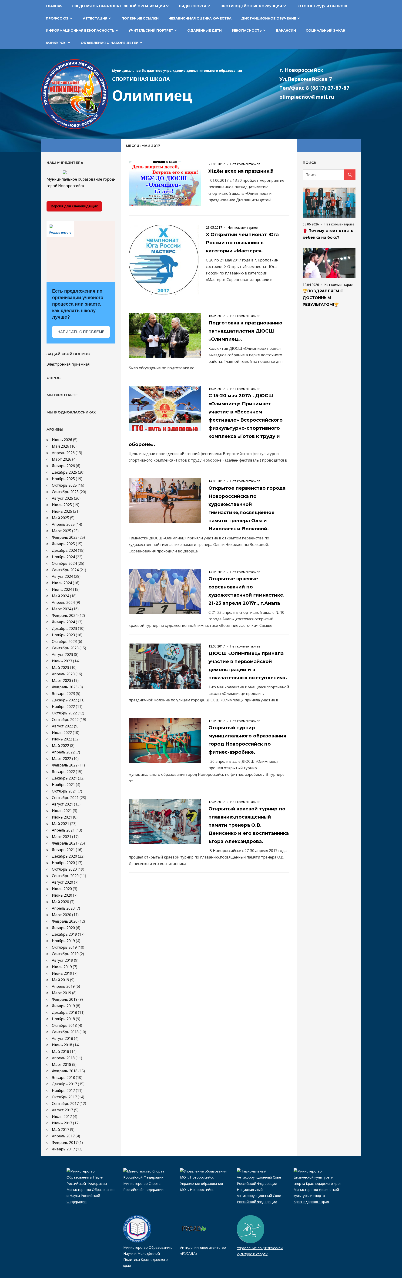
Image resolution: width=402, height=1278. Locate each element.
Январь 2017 (63, 1149)
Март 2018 (61, 1064)
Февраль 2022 (64, 765)
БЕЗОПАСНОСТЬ (246, 30)
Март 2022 (61, 758)
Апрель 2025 (63, 524)
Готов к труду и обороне (322, 6)
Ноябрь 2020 (63, 862)
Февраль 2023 (64, 687)
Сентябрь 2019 (65, 953)
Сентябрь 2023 (65, 648)
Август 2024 (62, 576)
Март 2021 (61, 836)
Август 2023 (62, 654)
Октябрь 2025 (64, 485)
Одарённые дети (204, 30)
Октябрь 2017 (64, 1097)
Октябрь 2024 (64, 563)
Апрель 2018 (63, 1057)
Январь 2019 (63, 1005)
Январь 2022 (63, 771)
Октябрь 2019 (64, 947)
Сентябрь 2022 (65, 719)
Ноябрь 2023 (63, 634)
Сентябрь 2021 (65, 797)
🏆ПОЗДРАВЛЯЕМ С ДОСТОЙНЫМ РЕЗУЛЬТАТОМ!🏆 (323, 298)
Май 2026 (60, 446)
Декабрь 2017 (64, 1083)
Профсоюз (57, 18)
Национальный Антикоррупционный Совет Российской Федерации (260, 1195)
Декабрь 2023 (64, 628)
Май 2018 (60, 1051)
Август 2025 (62, 498)
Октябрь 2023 (64, 641)
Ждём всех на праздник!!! (241, 171)
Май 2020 (60, 901)
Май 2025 (60, 517)
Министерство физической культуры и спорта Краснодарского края (316, 1195)
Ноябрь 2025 (63, 478)
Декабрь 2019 (64, 934)
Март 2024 (61, 608)
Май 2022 (60, 745)
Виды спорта (192, 6)
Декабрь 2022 (64, 700)
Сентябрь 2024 (65, 569)
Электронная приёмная (68, 364)
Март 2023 (61, 680)
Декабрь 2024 (64, 550)
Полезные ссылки (140, 18)
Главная (54, 6)
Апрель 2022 (63, 752)
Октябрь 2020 (64, 869)
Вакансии (286, 30)
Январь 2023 (63, 693)
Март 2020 (61, 914)
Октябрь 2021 (64, 791)
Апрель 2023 (63, 674)
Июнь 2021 (62, 817)
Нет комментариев (245, 164)
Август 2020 (62, 882)
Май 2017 (60, 1129)
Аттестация (95, 18)
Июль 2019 (62, 966)
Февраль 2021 (64, 843)
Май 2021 (60, 823)
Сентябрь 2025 (65, 491)
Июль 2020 (62, 888)
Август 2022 (62, 726)
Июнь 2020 (62, 895)
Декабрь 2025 (64, 472)
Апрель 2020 (63, 908)
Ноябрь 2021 (63, 784)
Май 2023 (60, 667)
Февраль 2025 (64, 537)
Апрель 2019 (63, 986)
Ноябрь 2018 (63, 1018)
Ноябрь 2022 (63, 706)
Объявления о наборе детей (109, 43)
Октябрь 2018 (64, 1025)
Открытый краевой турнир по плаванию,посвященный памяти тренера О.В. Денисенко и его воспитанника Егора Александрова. (248, 825)
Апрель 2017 (63, 1136)
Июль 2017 (62, 1116)
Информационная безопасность (80, 30)
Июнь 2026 (62, 439)
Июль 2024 (62, 582)
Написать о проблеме (80, 332)
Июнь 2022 (62, 739)
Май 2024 (60, 595)
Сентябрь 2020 (65, 875)
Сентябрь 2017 (65, 1103)
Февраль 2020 (64, 921)
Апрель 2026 (63, 452)
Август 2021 (62, 804)
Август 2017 (62, 1110)
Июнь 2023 (62, 661)
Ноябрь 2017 (63, 1090)
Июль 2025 (62, 504)
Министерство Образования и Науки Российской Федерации (90, 1195)
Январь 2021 (63, 849)
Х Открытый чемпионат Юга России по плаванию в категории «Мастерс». (242, 243)
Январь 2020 (63, 927)
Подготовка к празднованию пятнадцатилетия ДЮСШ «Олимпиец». (245, 331)
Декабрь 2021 (64, 778)
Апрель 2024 (63, 602)
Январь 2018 (63, 1077)
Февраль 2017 (64, 1142)
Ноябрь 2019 (63, 940)
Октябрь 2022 (64, 713)
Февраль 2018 (64, 1070)
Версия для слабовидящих (74, 206)
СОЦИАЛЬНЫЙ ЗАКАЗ (325, 30)
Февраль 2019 (64, 999)
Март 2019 (61, 992)
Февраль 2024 (64, 615)
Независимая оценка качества (199, 18)
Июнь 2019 (62, 973)
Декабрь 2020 (64, 856)
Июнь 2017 (62, 1123)
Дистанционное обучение (268, 18)
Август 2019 (62, 960)
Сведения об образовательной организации (118, 6)
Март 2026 (61, 459)
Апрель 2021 (63, 830)
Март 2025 (61, 530)
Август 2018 (62, 1038)
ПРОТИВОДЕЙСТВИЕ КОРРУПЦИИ (251, 6)
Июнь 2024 (62, 589)
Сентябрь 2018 (65, 1031)
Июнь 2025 (62, 511)
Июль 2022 (62, 732)
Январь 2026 (63, 465)
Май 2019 (60, 979)
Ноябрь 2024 (63, 556)
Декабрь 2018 (64, 1012)
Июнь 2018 (62, 1044)
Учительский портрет (151, 30)
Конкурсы (56, 43)
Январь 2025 (63, 543)
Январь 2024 (63, 621)
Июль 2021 (62, 810)
